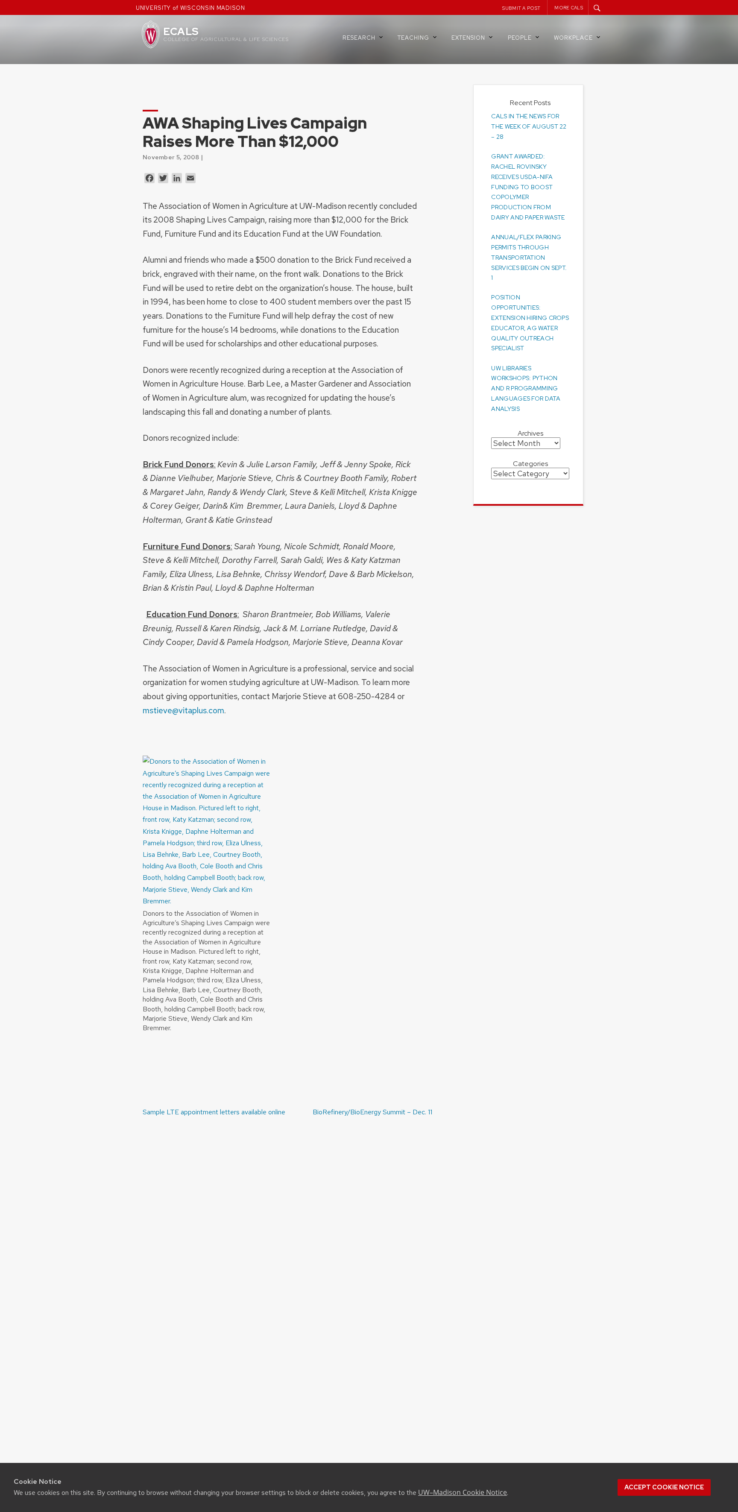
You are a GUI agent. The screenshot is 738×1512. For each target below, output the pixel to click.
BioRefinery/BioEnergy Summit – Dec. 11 (372, 1112)
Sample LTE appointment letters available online (214, 1112)
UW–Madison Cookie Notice (462, 1492)
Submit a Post (521, 8)
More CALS (568, 8)
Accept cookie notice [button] (664, 1487)
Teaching (413, 37)
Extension (468, 37)
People (520, 37)
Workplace (573, 37)
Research (359, 37)
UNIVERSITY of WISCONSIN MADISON (190, 8)
